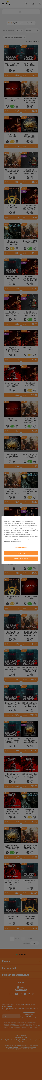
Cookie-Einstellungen (21, 547)
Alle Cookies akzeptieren (21, 558)
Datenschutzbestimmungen (16, 540)
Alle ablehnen (21, 553)
